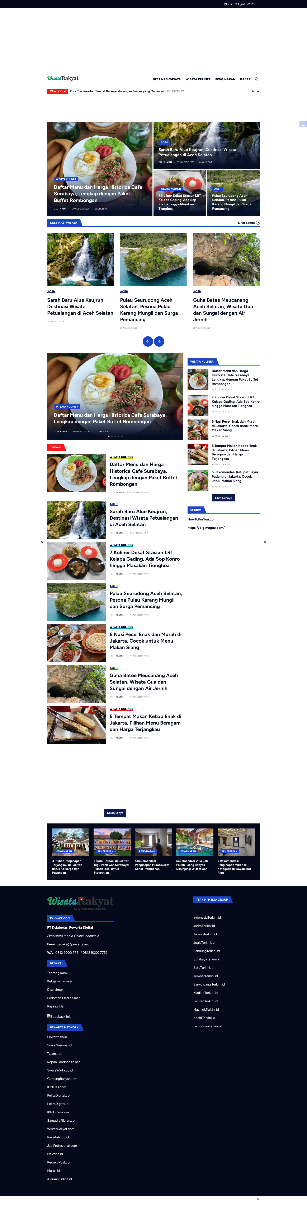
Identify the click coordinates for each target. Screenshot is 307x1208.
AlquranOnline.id (59, 1179)
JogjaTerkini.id (203, 943)
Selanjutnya (115, 813)
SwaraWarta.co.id (60, 1070)
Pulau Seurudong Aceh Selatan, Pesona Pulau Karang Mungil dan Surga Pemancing (231, 202)
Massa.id (53, 1171)
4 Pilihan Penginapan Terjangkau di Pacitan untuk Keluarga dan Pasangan (67, 866)
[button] (253, 91)
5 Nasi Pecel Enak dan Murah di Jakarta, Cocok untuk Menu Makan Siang (145, 640)
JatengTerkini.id (205, 934)
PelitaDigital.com (59, 1095)
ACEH (164, 142)
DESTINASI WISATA (167, 79)
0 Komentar (101, 209)
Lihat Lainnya (223, 498)
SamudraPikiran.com (62, 1120)
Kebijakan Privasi (59, 981)
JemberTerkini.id (205, 976)
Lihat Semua (247, 223)
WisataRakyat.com (61, 1129)
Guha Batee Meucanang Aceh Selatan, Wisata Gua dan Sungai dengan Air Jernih (223, 310)
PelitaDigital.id (58, 1104)
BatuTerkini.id (203, 968)
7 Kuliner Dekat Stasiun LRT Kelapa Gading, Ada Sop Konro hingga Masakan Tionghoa (180, 202)
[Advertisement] (153, 39)
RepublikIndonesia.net (63, 1062)
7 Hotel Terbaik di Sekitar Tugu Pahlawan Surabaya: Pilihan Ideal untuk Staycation (111, 866)
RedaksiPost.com (59, 1162)
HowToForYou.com (202, 519)
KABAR (245, 79)
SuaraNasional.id (59, 1045)
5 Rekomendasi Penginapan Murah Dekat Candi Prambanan (152, 865)
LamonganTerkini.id (207, 1026)
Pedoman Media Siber (63, 998)
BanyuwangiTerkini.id (209, 984)
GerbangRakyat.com (62, 1079)
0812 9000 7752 (95, 953)
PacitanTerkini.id (205, 1001)
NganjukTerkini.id (206, 1009)
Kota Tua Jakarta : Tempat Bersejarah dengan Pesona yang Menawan (117, 91)
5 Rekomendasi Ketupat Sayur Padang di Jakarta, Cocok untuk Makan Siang (235, 476)
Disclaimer (55, 990)
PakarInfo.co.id (58, 1137)
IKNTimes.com (58, 1112)
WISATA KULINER (198, 79)
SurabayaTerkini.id (206, 959)
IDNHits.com (56, 1087)
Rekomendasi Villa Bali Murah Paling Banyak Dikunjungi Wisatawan (192, 865)
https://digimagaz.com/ (206, 528)
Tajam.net (54, 1054)
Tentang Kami (57, 973)
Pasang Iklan (56, 1006)
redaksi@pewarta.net (73, 944)
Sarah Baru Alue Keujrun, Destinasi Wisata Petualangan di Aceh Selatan (80, 306)
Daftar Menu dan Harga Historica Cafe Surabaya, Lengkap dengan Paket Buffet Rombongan (98, 193)
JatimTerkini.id (204, 926)
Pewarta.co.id (57, 1037)
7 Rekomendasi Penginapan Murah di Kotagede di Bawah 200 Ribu (234, 866)
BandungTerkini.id (206, 951)
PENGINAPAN (225, 79)
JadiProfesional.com (62, 1146)
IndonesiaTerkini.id (207, 917)
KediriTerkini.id (204, 1018)
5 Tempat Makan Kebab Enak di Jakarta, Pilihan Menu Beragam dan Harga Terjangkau (145, 722)
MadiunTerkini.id (205, 993)
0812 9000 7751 (67, 953)
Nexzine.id (55, 1154)
